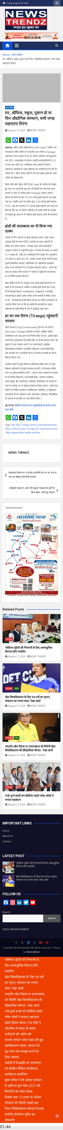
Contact (7, 841)
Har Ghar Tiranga (20, 424)
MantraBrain (33, 951)
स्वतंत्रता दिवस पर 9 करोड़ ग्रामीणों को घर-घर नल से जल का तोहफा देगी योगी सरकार (32, 475)
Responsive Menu (56, 3)
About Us (8, 836)
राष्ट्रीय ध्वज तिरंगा (32, 432)
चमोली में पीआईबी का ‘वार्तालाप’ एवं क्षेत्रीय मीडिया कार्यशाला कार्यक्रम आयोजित (23, 1068)
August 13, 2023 (16, 130)
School (15, 428)
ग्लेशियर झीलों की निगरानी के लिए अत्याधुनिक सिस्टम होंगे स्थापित (22, 965)
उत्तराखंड (9, 639)
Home (33, 424)
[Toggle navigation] (16, 45)
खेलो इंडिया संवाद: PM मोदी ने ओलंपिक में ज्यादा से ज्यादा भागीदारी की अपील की (23, 1028)
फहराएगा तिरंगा (18, 432)
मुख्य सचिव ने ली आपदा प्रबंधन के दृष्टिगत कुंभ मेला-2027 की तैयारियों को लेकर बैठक (23, 1086)
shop (22, 428)
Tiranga (30, 428)
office (8, 428)
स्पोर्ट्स (16, 688)
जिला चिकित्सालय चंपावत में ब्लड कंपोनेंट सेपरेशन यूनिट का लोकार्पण (24, 1114)
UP (37, 428)
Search (6, 912)
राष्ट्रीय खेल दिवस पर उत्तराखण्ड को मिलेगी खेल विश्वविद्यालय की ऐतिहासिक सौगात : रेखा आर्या (24, 1000)
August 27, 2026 (16, 656)
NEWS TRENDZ (38, 130)
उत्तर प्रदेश (9, 107)
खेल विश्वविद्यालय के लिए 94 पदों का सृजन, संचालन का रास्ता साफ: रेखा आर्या (36, 878)
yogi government (49, 428)
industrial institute (47, 424)
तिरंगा (8, 432)
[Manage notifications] (57, 1116)
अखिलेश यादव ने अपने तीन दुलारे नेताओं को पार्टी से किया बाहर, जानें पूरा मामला (32, 490)
